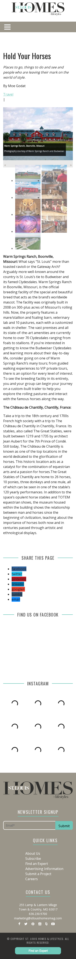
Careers (31, 879)
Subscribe (33, 858)
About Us (32, 853)
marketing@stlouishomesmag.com (38, 918)
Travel (8, 94)
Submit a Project (38, 873)
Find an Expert (36, 863)
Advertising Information (44, 868)
